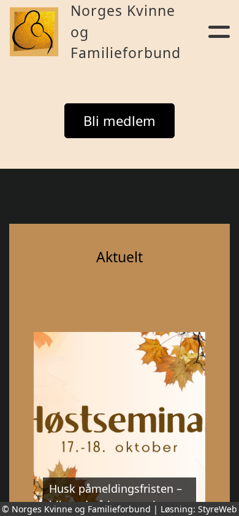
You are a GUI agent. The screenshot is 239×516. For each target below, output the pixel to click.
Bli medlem (119, 120)
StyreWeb (217, 509)
